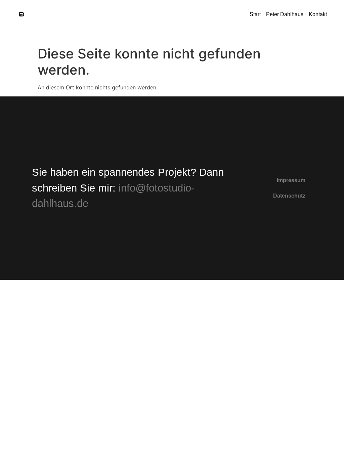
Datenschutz (289, 196)
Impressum (291, 180)
